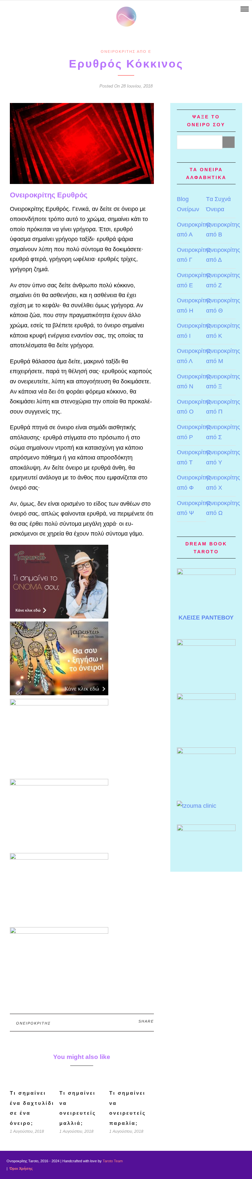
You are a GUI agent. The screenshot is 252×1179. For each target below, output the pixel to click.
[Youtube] (13, 9)
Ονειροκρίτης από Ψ (194, 508)
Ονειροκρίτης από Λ (194, 356)
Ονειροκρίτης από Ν (194, 381)
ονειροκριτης (33, 1023)
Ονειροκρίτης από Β (223, 229)
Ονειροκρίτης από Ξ (223, 381)
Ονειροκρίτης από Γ (194, 255)
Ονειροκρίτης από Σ (223, 432)
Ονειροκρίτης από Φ (194, 482)
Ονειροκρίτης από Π (223, 406)
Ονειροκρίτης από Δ (223, 255)
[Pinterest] (22, 9)
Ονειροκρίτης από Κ (223, 330)
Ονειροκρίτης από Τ (194, 457)
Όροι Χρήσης (21, 1168)
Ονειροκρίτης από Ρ (194, 432)
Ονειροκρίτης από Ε (126, 51)
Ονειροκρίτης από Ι (194, 330)
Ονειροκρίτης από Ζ (223, 280)
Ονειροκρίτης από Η (194, 305)
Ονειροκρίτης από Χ (223, 482)
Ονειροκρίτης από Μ (223, 356)
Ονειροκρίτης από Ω (223, 508)
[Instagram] (30, 9)
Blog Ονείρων (188, 204)
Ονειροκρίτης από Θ (223, 305)
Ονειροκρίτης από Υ (223, 457)
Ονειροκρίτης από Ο (194, 406)
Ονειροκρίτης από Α (194, 229)
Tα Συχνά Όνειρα (218, 204)
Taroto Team (113, 1161)
